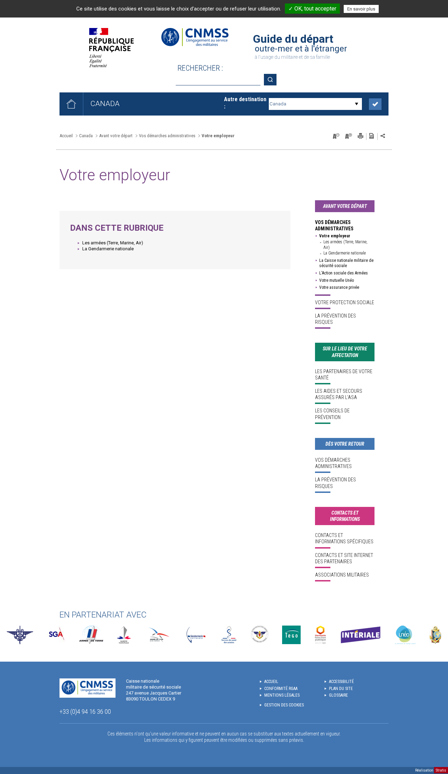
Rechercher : (200, 68)
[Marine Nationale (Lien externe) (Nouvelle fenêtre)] (124, 635)
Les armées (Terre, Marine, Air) (112, 242)
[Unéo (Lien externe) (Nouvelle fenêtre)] (405, 635)
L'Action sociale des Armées (343, 273)
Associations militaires (342, 575)
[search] (218, 79)
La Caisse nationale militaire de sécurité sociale (346, 263)
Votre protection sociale (344, 302)
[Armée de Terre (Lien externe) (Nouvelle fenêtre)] (91, 635)
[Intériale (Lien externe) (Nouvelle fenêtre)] (360, 635)
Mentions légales (282, 695)
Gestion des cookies (284, 705)
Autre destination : (245, 103)
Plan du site (341, 688)
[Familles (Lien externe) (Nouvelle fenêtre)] (260, 635)
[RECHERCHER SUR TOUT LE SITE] (272, 79)
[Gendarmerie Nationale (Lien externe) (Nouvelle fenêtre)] (196, 635)
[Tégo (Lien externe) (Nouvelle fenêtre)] (291, 635)
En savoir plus (361, 9)
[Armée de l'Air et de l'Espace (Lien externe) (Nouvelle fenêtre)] (158, 635)
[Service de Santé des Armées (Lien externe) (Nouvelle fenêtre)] (228, 635)
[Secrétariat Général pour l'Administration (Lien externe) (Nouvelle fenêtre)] (56, 635)
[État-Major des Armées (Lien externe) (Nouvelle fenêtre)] (20, 635)
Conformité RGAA (281, 688)
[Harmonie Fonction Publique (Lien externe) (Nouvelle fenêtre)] (320, 635)
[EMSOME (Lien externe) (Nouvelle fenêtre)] (435, 635)
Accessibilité (341, 681)
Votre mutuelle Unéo (336, 280)
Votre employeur (334, 235)
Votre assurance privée (339, 287)
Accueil (66, 135)
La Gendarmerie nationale (108, 248)
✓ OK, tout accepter (312, 8)
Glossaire (338, 695)
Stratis (441, 770)
